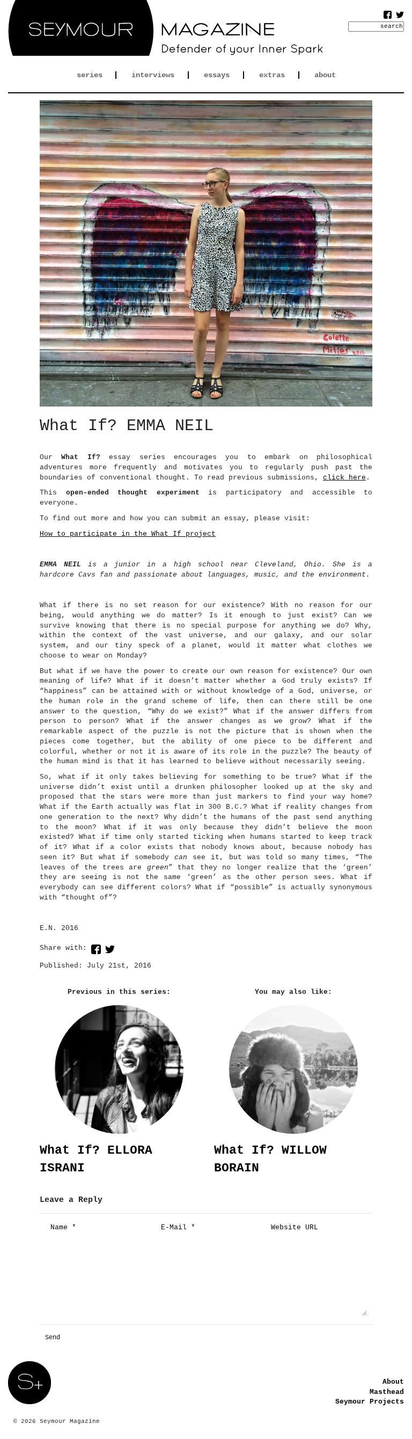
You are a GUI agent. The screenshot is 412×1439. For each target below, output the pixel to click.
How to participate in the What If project (128, 534)
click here (344, 478)
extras (272, 75)
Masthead (387, 1392)
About (393, 1382)
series (89, 75)
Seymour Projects (369, 1402)
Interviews (152, 75)
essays (217, 75)
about (325, 75)
